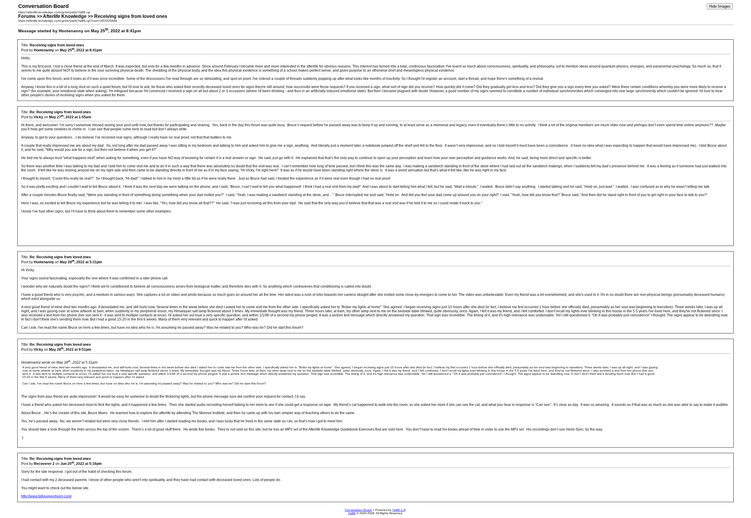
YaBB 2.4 (398, 510)
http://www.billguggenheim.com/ (46, 496)
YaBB (352, 513)
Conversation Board (358, 510)
